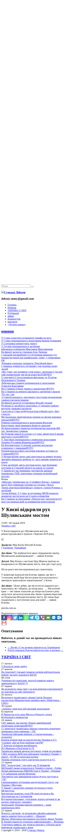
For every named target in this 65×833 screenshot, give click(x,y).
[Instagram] (9, 617)
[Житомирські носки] (32, 72)
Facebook (8, 547)
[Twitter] (15, 617)
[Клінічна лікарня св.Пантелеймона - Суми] (32, 24)
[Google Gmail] (4, 623)
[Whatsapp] (26, 617)
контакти (12, 321)
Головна (12, 304)
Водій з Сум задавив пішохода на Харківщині (34, 647)
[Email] (48, 617)
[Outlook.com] (59, 617)
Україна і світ (8, 525)
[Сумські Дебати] (13, 292)
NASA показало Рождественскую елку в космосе (35, 650)
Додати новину (17, 324)
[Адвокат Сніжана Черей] (32, 48)
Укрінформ (20, 547)
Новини (12, 307)
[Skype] (37, 617)
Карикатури (14, 319)
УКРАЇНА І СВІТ (17, 310)
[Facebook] (4, 617)
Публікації (13, 313)
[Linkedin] (20, 617)
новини (7, 331)
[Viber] (42, 617)
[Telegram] (31, 617)
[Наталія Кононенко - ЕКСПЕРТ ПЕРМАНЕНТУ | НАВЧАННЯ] (32, 96)
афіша (11, 316)
